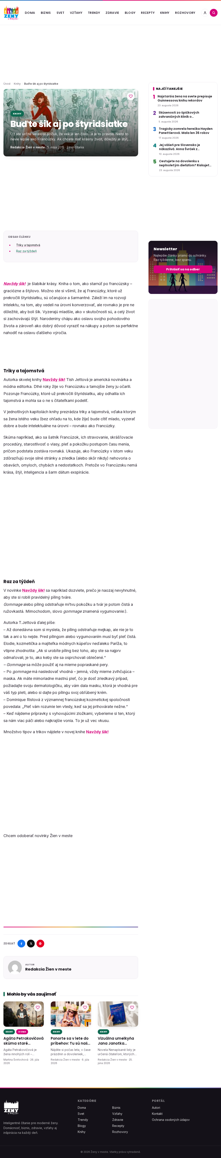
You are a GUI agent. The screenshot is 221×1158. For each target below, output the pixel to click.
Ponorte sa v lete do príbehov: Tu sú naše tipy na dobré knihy (70, 1041)
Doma (30, 13)
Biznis (46, 13)
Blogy (130, 13)
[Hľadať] (214, 13)
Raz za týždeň (26, 251)
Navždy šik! (14, 283)
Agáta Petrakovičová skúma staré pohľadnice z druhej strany (23, 1041)
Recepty (147, 13)
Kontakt (157, 1113)
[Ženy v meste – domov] (11, 12)
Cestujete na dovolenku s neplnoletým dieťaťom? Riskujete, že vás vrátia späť (185, 163)
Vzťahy (76, 13)
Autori (156, 1107)
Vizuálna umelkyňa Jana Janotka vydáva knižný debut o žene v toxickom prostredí (117, 1041)
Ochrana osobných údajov (171, 1120)
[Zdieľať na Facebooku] (21, 943)
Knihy (164, 13)
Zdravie (112, 13)
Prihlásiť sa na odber (183, 269)
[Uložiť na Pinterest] (40, 943)
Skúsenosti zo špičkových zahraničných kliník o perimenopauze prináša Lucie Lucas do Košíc (182, 115)
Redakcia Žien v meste (27, 147)
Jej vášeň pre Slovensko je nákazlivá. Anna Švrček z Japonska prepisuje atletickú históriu (182, 147)
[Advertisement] (70, 193)
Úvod (6, 83)
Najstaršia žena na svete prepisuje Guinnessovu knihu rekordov (185, 98)
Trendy (94, 13)
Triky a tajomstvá (28, 245)
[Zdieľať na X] (31, 943)
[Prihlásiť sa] (205, 13)
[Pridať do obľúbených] (131, 96)
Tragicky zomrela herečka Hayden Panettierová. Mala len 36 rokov (186, 131)
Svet (60, 13)
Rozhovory (185, 13)
